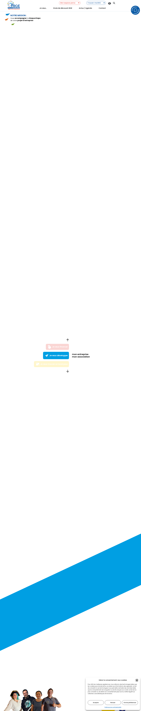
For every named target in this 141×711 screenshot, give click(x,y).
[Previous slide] (67, 340)
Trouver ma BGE (94, 3)
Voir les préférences (130, 702)
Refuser (112, 702)
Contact (102, 8)
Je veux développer (58, 355)
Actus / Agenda (85, 8)
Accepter (96, 702)
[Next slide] (67, 371)
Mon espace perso (68, 3)
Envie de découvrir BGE (62, 8)
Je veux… (43, 8)
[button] (137, 680)
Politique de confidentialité (113, 707)
